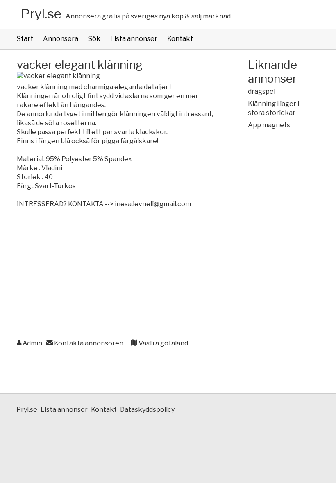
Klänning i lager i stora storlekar (273, 108)
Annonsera (60, 39)
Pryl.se (41, 14)
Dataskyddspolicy (147, 409)
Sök (94, 39)
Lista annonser (133, 39)
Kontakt (180, 39)
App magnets (269, 125)
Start (25, 39)
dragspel (261, 91)
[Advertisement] (116, 274)
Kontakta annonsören (88, 343)
